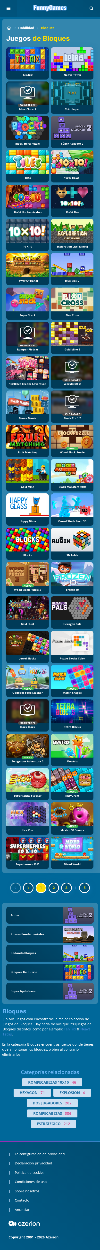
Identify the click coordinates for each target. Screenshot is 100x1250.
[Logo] (50, 8)
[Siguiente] (28, 888)
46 (74, 1082)
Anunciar (22, 1209)
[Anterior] (15, 888)
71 (43, 1092)
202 (68, 1103)
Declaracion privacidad (33, 1163)
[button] (91, 8)
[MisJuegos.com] (8, 27)
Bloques (47, 28)
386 (68, 1113)
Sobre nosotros (27, 1191)
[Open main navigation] (8, 8)
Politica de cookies (29, 1172)
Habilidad (26, 28)
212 (67, 1123)
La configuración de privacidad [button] (40, 1154)
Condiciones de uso (31, 1181)
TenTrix (70, 1029)
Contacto (22, 1200)
